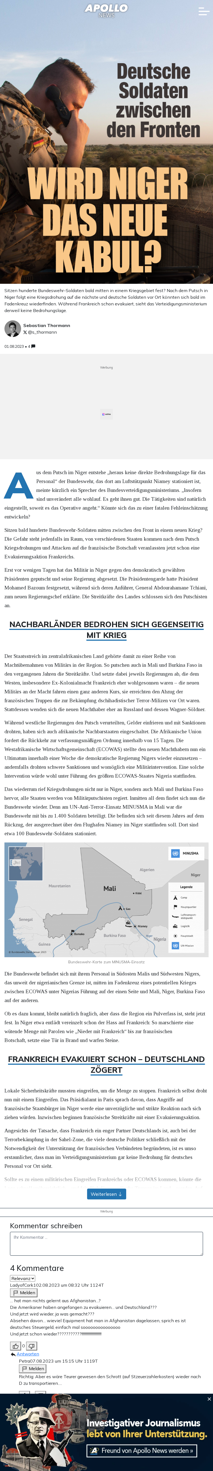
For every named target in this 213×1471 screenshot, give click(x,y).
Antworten (28, 1354)
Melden (27, 1292)
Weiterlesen (104, 1194)
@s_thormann (42, 332)
